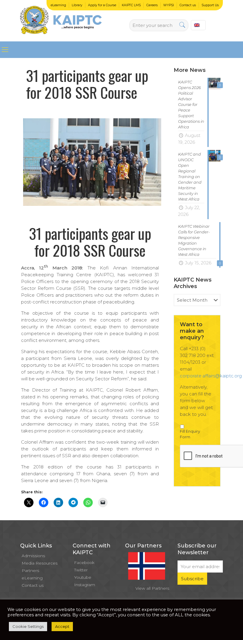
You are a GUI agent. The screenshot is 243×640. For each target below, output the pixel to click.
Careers (152, 5)
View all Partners (152, 588)
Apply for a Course (102, 5)
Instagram (84, 584)
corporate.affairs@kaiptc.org (211, 376)
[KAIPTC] (61, 20)
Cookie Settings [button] (28, 626)
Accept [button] (62, 626)
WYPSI (168, 5)
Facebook (84, 562)
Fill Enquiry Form (190, 434)
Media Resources (39, 563)
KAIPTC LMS (131, 5)
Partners (30, 570)
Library (77, 5)
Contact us (188, 5)
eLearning (58, 5)
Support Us (210, 5)
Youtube (82, 577)
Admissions (33, 555)
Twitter (81, 570)
